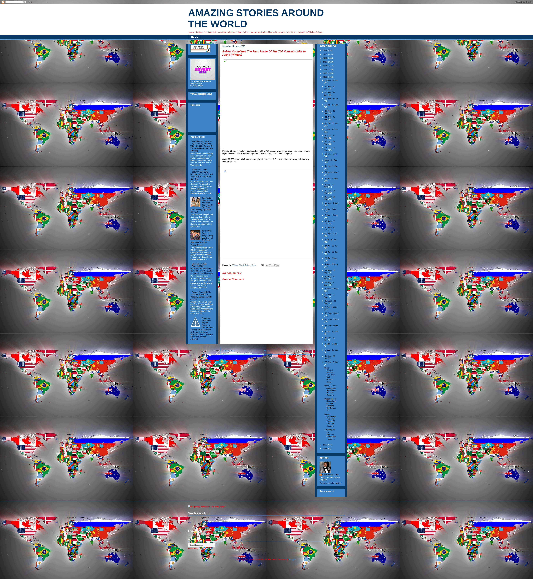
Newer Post (228, 350)
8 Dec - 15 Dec (331, 350)
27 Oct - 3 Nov (331, 325)
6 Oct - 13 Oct (331, 307)
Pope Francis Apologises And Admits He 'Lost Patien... (330, 390)
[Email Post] (262, 265)
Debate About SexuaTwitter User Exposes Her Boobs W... (330, 405)
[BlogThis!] (270, 265)
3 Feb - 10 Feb (331, 105)
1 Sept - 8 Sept (331, 288)
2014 (325, 58)
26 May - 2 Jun (331, 203)
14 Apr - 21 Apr (331, 166)
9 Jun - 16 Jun (331, 215)
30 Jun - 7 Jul (331, 233)
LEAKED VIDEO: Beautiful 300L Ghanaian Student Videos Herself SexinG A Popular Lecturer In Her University (201, 268)
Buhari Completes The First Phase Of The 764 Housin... (330, 420)
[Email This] (267, 265)
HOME (194, 37)
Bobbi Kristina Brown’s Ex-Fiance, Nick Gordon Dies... (330, 375)
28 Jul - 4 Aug (331, 258)
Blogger (292, 559)
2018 (325, 73)
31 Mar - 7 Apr (331, 154)
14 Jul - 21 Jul (331, 246)
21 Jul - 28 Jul (331, 252)
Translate (209, 548)
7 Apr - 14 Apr (331, 160)
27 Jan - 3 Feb (331, 99)
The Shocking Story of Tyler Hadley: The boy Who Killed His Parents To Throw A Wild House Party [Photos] (201, 146)
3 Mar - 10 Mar (331, 129)
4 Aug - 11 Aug (331, 264)
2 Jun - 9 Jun (330, 209)
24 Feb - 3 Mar (331, 123)
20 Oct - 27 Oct (331, 319)
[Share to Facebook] (275, 265)
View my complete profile (330, 483)
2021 (325, 448)
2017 (325, 69)
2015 (325, 62)
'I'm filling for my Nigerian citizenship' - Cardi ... (330, 434)
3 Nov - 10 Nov (331, 331)
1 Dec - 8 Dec (331, 344)
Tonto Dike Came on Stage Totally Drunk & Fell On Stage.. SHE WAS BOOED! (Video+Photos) (201, 238)
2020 (325, 445)
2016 (325, 65)
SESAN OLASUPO (330, 475)
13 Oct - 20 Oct (331, 313)
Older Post (305, 350)
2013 (325, 54)
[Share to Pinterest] (277, 265)
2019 (325, 77)
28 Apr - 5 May (331, 178)
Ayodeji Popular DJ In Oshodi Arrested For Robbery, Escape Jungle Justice (201, 295)
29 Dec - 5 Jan (331, 362)
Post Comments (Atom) (272, 358)
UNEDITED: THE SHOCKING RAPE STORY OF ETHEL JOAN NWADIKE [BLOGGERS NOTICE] (201, 174)
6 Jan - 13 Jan (331, 80)
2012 (325, 50)
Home (267, 350)
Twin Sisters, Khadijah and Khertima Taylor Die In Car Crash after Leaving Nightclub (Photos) (201, 205)
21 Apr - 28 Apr (331, 172)
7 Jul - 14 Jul (330, 239)
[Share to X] (272, 265)
